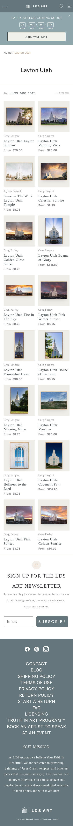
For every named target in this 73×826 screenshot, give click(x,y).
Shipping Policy (36, 676)
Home (7, 52)
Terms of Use (36, 682)
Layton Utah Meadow (47, 427)
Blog (36, 669)
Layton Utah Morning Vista (49, 143)
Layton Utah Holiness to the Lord (15, 484)
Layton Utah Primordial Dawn (17, 372)
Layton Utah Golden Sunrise (50, 541)
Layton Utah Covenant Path (49, 482)
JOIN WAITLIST (36, 36)
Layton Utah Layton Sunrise (19, 143)
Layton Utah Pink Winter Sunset (51, 317)
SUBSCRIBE (52, 621)
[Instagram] (46, 651)
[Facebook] (27, 651)
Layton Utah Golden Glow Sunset (14, 260)
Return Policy (36, 695)
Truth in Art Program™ (36, 720)
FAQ (37, 707)
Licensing (36, 714)
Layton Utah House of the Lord (53, 372)
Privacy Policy (36, 688)
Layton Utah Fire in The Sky (19, 317)
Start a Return (36, 701)
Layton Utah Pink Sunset (17, 541)
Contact (36, 663)
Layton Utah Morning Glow (15, 427)
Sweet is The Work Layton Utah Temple (18, 200)
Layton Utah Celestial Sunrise (51, 198)
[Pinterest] (36, 651)
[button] (5, 6)
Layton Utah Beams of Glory (53, 258)
